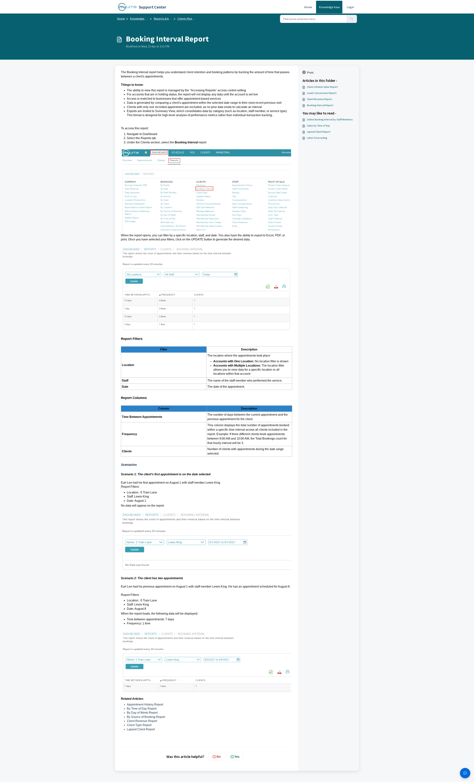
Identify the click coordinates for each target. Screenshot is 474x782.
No (219, 756)
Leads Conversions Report (321, 93)
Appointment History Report (145, 704)
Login (350, 7)
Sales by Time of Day (318, 125)
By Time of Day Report (141, 708)
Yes (237, 756)
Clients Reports (187, 18)
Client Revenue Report (142, 721)
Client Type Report (139, 725)
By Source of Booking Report (146, 716)
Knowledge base (329, 7)
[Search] (351, 19)
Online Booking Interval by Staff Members (330, 119)
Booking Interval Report (320, 105)
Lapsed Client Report (141, 729)
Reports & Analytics (166, 18)
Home (308, 7)
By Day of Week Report (142, 712)
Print (310, 72)
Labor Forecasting (317, 137)
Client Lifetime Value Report (322, 87)
